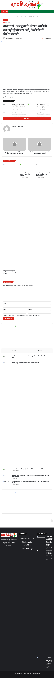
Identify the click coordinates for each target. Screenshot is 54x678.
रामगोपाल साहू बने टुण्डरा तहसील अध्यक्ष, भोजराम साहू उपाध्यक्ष (9, 272)
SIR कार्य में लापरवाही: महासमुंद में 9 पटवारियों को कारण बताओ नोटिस (43, 106)
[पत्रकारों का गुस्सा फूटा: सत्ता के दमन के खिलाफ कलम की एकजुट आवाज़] (43, 168)
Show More (26, 118)
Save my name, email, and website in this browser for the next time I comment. (22, 315)
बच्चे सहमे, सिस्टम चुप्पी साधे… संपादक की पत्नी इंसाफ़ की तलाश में (26, 174)
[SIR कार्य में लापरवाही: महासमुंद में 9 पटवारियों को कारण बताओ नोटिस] (32, 106)
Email (4, 309)
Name (5, 303)
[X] (25, 551)
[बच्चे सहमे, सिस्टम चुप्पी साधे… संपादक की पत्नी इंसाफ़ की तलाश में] (27, 168)
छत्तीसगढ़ (9, 16)
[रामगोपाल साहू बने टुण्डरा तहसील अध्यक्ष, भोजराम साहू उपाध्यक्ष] (10, 216)
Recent (14, 350)
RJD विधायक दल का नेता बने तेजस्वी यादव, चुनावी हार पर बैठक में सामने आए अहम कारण (49, 541)
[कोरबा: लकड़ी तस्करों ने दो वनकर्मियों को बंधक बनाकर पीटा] (7, 106)
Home (5, 16)
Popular (40, 350)
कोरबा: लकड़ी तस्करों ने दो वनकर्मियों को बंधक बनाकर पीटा (18, 106)
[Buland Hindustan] (27, 5)
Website (30, 309)
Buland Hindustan (9, 38)
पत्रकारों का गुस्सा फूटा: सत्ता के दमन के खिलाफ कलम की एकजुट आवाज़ (43, 174)
